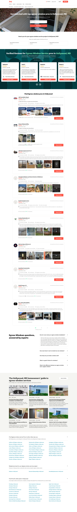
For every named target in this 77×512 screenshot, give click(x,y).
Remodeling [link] (11, 6)
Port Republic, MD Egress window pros (36, 444)
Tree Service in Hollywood (14, 491)
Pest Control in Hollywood (34, 489)
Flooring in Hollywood (13, 497)
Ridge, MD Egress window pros (34, 459)
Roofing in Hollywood (33, 487)
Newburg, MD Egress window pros (35, 457)
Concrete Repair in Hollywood (54, 493)
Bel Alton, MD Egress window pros (55, 455)
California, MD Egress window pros (15, 442)
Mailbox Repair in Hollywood (34, 497)
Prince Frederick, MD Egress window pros (36, 449)
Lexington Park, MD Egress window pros (16, 457)
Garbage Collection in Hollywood (55, 489)
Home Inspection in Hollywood (34, 484)
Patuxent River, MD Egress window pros (16, 455)
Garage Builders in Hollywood (54, 487)
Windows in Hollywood (13, 471)
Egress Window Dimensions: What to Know (37, 423)
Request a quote (10, 79)
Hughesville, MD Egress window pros (36, 455)
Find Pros (38, 25)
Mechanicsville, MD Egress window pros (36, 442)
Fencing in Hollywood (13, 487)
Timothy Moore (52, 397)
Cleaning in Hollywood (13, 485)
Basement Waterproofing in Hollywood (36, 471)
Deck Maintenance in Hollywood (15, 489)
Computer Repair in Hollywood (54, 497)
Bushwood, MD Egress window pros (35, 451)
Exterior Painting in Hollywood (34, 500)
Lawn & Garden (19, 4)
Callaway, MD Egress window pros (15, 453)
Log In (60, 1)
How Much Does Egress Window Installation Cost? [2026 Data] (16, 400)
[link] (4, 77)
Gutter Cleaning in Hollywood (54, 491)
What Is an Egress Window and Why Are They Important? (18, 423)
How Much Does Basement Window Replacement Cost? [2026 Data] (57, 400)
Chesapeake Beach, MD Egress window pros (57, 446)
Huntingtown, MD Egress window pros (56, 442)
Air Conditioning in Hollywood (54, 499)
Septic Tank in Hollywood (54, 484)
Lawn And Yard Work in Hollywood (35, 495)
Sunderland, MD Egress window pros (56, 448)
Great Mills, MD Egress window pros (16, 451)
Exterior (14, 4)
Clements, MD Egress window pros (15, 459)
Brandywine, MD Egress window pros (56, 449)
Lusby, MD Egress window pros (15, 448)
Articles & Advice (28, 4)
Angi (10, 397)
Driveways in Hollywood (13, 493)
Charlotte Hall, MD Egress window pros (56, 444)
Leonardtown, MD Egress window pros (16, 449)
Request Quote (59, 118)
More (23, 4)
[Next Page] (47, 327)
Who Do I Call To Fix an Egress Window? (58, 422)
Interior (10, 4)
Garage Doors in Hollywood (34, 493)
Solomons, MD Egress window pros (15, 444)
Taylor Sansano (12, 420)
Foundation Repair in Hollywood (55, 495)
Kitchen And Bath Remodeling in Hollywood (17, 500)
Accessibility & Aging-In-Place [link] (19, 6)
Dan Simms (51, 420)
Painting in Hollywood (13, 495)
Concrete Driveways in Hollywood (35, 499)
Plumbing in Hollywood (13, 484)
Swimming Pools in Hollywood (14, 499)
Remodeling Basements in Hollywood (56, 471)
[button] (22, 111)
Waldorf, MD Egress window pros (55, 453)
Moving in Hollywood (33, 491)
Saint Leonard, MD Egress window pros (16, 446)
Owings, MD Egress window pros (55, 451)
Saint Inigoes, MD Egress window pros (36, 453)
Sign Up (65, 1)
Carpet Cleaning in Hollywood (54, 485)
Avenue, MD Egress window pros (35, 448)
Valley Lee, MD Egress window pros (35, 446)
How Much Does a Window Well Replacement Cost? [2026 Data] (36, 400)
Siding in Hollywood (32, 485)
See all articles (63, 378)
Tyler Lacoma (31, 397)
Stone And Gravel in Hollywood (55, 500)
